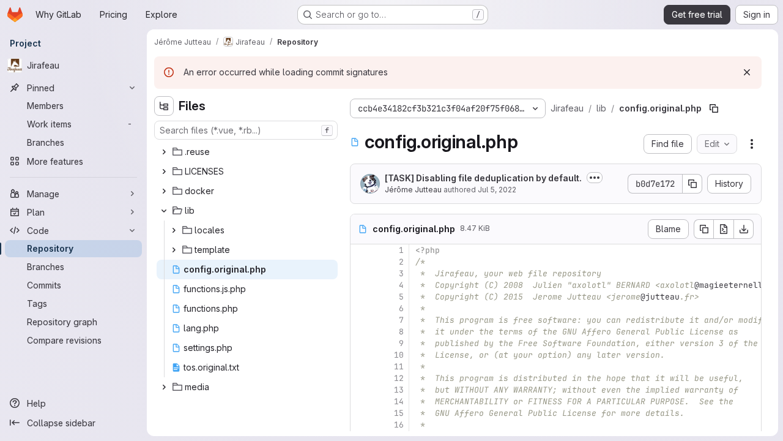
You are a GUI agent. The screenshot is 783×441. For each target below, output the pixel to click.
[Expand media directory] (164, 387)
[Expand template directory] (173, 250)
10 (399, 355)
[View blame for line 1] (360, 250)
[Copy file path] (714, 108)
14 (399, 401)
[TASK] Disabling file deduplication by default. (483, 178)
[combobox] (246, 130)
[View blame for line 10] (360, 355)
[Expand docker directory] (164, 191)
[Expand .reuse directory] (164, 152)
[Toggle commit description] (595, 177)
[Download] (744, 229)
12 (399, 378)
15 (399, 413)
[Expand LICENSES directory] (164, 171)
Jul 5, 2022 (497, 189)
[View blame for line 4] (360, 285)
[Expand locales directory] (173, 230)
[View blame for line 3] (360, 273)
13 (399, 390)
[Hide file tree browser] (164, 106)
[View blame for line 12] (360, 378)
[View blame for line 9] (360, 343)
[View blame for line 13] (360, 390)
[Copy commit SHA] (692, 184)
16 (399, 425)
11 (399, 366)
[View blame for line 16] (360, 425)
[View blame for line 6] (360, 308)
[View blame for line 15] (360, 413)
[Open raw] (723, 229)
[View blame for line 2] (360, 262)
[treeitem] (247, 152)
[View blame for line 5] (360, 297)
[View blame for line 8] (360, 331)
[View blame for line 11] (360, 366)
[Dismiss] (747, 72)
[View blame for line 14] (360, 401)
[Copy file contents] (703, 229)
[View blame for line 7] (360, 320)
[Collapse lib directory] (164, 210)
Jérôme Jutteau (413, 189)
